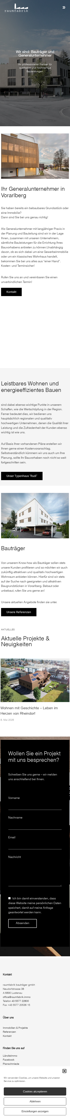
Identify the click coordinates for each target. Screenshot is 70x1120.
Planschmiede (11, 1064)
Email (11, 837)
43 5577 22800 (20, 1001)
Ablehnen (35, 1101)
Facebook (8, 1060)
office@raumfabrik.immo (17, 997)
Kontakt (7, 1036)
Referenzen (9, 1032)
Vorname (14, 798)
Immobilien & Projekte (15, 1028)
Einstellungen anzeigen (35, 1111)
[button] (64, 1071)
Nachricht (14, 857)
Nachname (15, 817)
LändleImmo (10, 1056)
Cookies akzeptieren (35, 1091)
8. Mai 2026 (7, 720)
